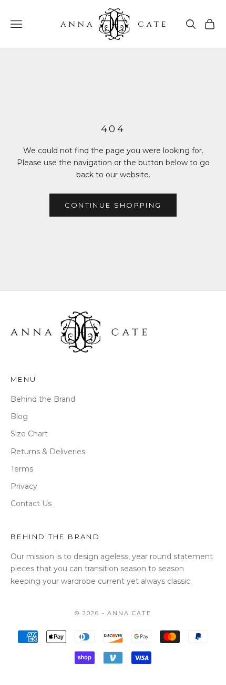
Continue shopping (113, 205)
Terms (22, 469)
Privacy (24, 486)
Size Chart (29, 433)
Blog (19, 416)
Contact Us (31, 503)
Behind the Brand (43, 399)
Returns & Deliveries (48, 451)
